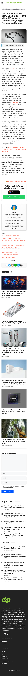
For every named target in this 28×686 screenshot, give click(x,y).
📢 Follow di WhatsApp (14, 310)
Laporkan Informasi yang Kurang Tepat (17, 294)
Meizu (21, 363)
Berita (9, 36)
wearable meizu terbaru (8, 370)
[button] (25, 2)
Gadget (12, 36)
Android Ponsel (4, 36)
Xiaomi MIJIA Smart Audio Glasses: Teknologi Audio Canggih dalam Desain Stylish (13, 263)
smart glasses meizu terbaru (9, 368)
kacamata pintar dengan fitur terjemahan (13, 354)
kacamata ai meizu (6, 351)
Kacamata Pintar (16, 351)
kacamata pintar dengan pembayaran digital (13, 359)
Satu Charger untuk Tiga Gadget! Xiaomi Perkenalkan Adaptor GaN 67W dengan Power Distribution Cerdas (13, 495)
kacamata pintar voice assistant (10, 363)
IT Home (11, 125)
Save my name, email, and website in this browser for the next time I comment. (14, 600)
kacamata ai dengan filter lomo (10, 349)
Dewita (2, 411)
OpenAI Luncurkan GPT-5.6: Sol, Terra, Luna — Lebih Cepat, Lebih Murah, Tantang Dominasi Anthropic (13, 407)
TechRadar (15, 187)
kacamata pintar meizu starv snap (10, 361)
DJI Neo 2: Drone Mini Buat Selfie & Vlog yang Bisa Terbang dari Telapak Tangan (13, 555)
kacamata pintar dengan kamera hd (11, 356)
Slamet (3, 55)
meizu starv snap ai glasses (9, 366)
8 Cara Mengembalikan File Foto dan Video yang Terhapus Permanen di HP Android (15, 678)
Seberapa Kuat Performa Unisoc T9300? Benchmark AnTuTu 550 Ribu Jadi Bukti (13, 525)
